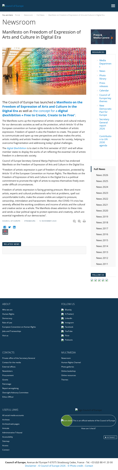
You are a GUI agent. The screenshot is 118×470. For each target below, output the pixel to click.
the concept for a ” (38, 113)
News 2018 (102, 222)
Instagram (69, 322)
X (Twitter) (69, 314)
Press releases (103, 84)
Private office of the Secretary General (18, 358)
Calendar (104, 90)
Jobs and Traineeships (11, 331)
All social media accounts (13, 415)
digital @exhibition (16, 148)
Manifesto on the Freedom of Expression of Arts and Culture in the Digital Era (42, 106)
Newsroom (66, 358)
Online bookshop (68, 371)
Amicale (5, 428)
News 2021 (102, 204)
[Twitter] (9, 227)
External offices (9, 366)
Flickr (67, 335)
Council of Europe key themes (105, 98)
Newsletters (7, 371)
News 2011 (102, 263)
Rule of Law (7, 322)
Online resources (68, 375)
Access (5, 445)
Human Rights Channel (71, 362)
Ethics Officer (8, 397)
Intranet (111, 437)
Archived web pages (11, 424)
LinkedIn (68, 318)
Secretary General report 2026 (104, 124)
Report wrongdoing (10, 388)
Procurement (8, 375)
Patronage (6, 384)
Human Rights (8, 314)
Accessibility (7, 437)
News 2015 (102, 240)
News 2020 (102, 210)
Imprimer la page (84, 220)
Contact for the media (11, 362)
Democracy (7, 318)
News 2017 (102, 228)
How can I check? (88, 428)
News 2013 (102, 252)
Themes (64, 379)
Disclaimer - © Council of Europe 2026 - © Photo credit (54, 465)
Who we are (7, 309)
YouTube (69, 331)
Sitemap (5, 441)
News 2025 (102, 181)
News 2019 (102, 216)
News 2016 (102, 234)
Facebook (69, 327)
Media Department (105, 63)
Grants (5, 379)
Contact (89, 465)
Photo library (102, 77)
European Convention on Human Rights (19, 327)
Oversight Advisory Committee (15, 392)
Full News (99, 169)
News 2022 (102, 198)
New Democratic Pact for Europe (105, 110)
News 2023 (102, 192)
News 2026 (102, 175)
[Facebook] (4, 227)
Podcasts (69, 340)
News (102, 70)
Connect (5, 449)
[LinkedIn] (14, 227)
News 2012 (102, 257)
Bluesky (68, 309)
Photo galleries (67, 366)
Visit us (5, 335)
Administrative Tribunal (12, 432)
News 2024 (102, 186)
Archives (6, 419)
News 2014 (102, 246)
